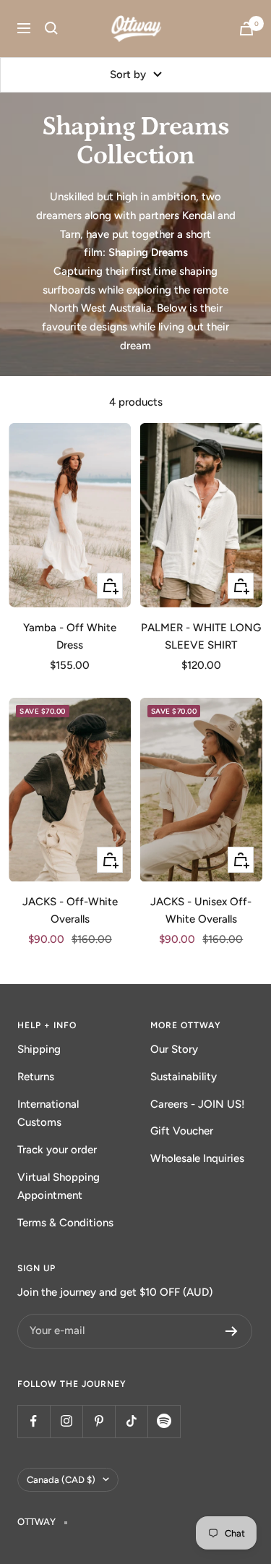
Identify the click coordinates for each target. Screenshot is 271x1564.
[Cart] (246, 28)
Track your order (57, 1149)
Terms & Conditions (65, 1222)
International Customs (48, 1113)
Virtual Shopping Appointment (58, 1186)
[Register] (231, 1331)
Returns (35, 1076)
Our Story (174, 1049)
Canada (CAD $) (61, 1479)
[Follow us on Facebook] (33, 1421)
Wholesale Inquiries (197, 1158)
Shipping (39, 1049)
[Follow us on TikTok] (131, 1421)
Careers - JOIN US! (197, 1104)
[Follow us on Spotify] (163, 1421)
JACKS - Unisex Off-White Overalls (200, 910)
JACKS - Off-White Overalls (70, 910)
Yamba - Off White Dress (69, 636)
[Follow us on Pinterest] (98, 1421)
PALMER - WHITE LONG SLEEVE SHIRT (201, 636)
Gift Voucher (181, 1130)
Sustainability (183, 1076)
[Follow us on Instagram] (66, 1421)
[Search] (51, 28)
